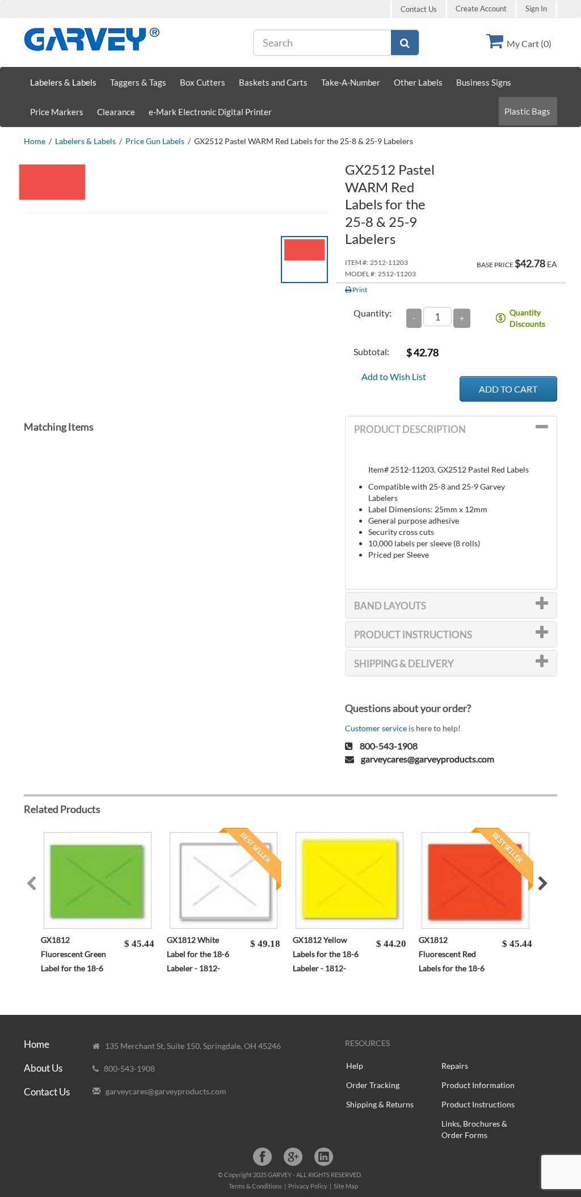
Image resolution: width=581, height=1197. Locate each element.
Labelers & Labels (85, 141)
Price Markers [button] (56, 112)
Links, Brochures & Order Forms (474, 1129)
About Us (43, 1068)
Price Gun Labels (154, 141)
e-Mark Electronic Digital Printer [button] (210, 112)
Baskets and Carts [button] (273, 82)
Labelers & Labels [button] (63, 82)
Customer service (376, 728)
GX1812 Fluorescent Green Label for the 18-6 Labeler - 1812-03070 (73, 968)
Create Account (481, 9)
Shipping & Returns (380, 1104)
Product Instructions (478, 1104)
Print (359, 289)
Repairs (454, 1065)
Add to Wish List (393, 376)
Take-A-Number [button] (350, 82)
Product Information (478, 1085)
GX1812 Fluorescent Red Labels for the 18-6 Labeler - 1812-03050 (452, 968)
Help (354, 1065)
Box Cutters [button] (202, 82)
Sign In (536, 9)
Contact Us (419, 9)
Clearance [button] (116, 112)
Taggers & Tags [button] (138, 82)
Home (34, 141)
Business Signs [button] (483, 82)
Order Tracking (372, 1085)
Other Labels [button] (418, 82)
